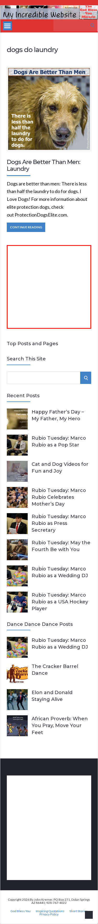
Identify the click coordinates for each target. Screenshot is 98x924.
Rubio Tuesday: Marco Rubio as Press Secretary (59, 523)
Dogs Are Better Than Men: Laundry (43, 165)
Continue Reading (26, 227)
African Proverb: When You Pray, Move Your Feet (60, 725)
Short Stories (79, 911)
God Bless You (20, 911)
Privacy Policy (49, 914)
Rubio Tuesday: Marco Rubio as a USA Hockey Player (60, 601)
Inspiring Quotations (50, 911)
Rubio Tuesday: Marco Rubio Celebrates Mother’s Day (59, 497)
